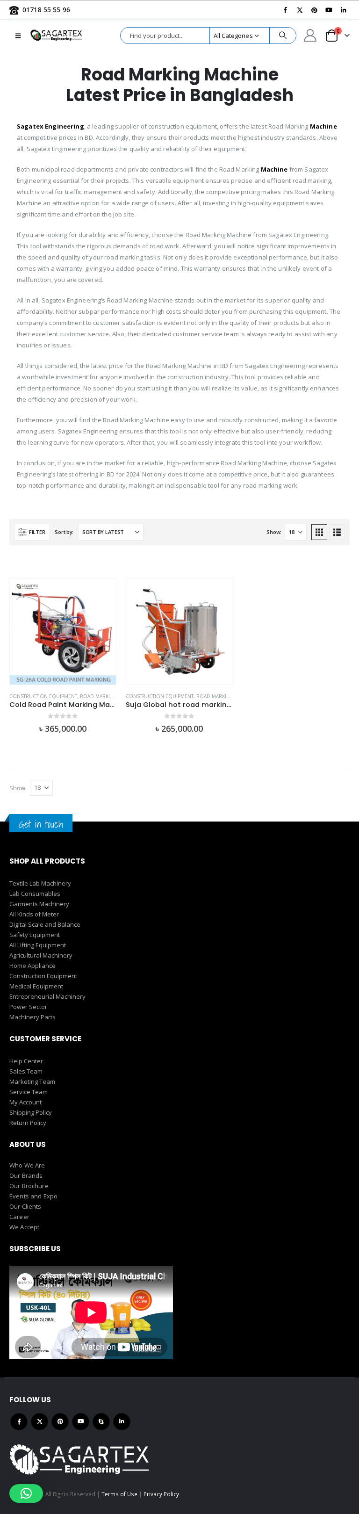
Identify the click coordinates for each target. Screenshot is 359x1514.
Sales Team (26, 1071)
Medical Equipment (36, 986)
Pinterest (60, 1421)
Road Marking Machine (110, 696)
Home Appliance (32, 965)
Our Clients (25, 1206)
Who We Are (27, 1165)
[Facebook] (285, 10)
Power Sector (28, 1006)
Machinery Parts (32, 1017)
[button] (18, 35)
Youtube (80, 1421)
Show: (273, 531)
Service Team (28, 1092)
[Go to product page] (63, 631)
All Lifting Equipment (37, 945)
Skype (101, 1421)
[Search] (283, 35)
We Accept (24, 1227)
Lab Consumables (34, 893)
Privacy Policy (161, 1494)
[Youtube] (329, 10)
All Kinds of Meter (34, 914)
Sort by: (64, 531)
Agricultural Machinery (40, 955)
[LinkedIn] (343, 10)
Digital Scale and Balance (44, 924)
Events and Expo (33, 1196)
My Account (25, 1102)
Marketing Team (32, 1081)
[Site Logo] (56, 35)
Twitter (39, 1421)
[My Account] (310, 35)
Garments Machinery (39, 904)
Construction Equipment (43, 696)
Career (19, 1216)
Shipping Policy (30, 1112)
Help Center (26, 1061)
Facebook (19, 1421)
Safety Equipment (34, 934)
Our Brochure (29, 1186)
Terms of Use (119, 1494)
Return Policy (27, 1122)
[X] (300, 10)
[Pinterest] (314, 10)
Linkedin (121, 1421)
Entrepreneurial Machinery (47, 996)
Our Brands (26, 1175)
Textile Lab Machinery (40, 883)
